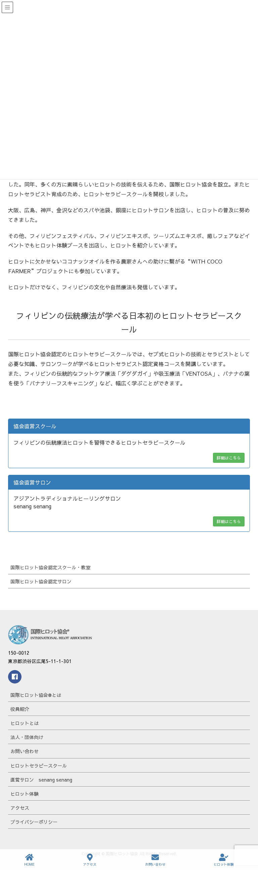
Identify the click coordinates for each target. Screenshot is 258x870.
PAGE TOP (247, 839)
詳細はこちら (229, 457)
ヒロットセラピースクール (38, 765)
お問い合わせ (24, 751)
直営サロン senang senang (41, 779)
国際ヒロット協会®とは (35, 695)
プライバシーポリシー (33, 821)
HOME (29, 864)
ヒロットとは (24, 723)
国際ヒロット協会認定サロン (41, 581)
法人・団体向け (26, 737)
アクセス (19, 807)
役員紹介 (19, 709)
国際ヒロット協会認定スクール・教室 (50, 567)
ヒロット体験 (24, 793)
